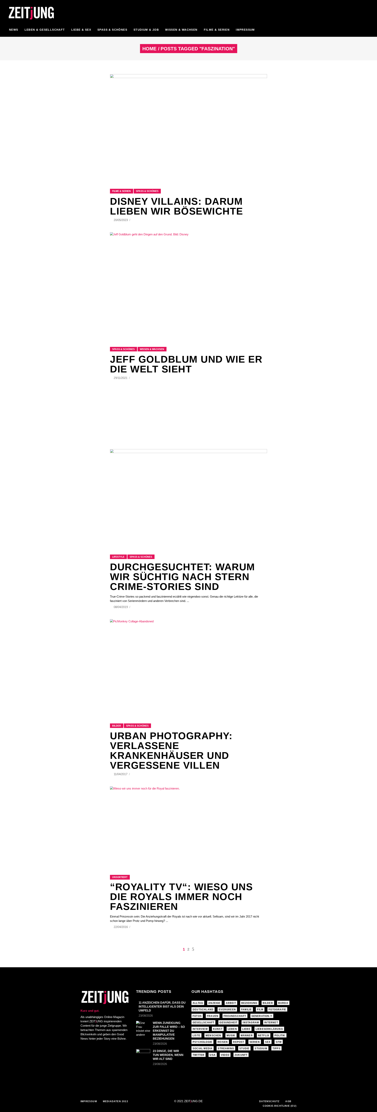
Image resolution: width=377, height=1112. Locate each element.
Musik (231, 1035)
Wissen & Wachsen (152, 349)
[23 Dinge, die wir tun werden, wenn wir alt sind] (143, 1053)
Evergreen (227, 1009)
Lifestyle (118, 557)
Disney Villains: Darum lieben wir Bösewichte (176, 206)
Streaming (226, 1048)
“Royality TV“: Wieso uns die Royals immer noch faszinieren (181, 896)
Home (149, 49)
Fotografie (277, 1009)
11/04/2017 (121, 774)
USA (213, 1055)
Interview (200, 1029)
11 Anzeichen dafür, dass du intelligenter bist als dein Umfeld (162, 1006)
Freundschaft (235, 1016)
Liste (196, 1035)
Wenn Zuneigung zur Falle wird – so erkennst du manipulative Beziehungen (169, 1030)
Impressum (89, 1101)
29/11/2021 (121, 378)
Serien (255, 1042)
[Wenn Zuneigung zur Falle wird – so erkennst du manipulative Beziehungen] (143, 1029)
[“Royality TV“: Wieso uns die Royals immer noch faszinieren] (188, 825)
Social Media (202, 1048)
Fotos (197, 1016)
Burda (283, 1003)
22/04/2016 (121, 927)
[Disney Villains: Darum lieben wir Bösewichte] (188, 126)
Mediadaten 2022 (115, 1101)
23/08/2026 (146, 1015)
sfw (279, 1042)
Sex (268, 1042)
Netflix (263, 1035)
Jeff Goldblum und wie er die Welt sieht (186, 364)
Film (260, 1009)
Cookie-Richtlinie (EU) (279, 1106)
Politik (280, 1035)
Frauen (212, 1016)
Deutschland (203, 1009)
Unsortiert (119, 877)
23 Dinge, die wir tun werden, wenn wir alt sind (168, 1054)
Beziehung (249, 1003)
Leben (232, 1029)
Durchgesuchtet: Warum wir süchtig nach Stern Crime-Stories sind (182, 576)
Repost (238, 1042)
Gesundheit (228, 1022)
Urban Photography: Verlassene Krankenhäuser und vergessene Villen (171, 750)
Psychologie (202, 1042)
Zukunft (241, 1055)
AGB (288, 1101)
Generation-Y (262, 1016)
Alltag (198, 1003)
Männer (247, 1035)
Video (225, 1055)
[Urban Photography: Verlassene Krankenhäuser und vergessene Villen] (188, 666)
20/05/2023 (121, 220)
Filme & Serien (121, 191)
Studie (244, 1048)
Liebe (246, 1029)
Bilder (116, 725)
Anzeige (214, 1003)
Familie (246, 1009)
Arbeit (231, 1003)
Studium (261, 1048)
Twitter (198, 1055)
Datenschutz (269, 1101)
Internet (271, 1022)
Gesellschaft (203, 1022)
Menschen (213, 1035)
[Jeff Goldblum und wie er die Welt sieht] (188, 284)
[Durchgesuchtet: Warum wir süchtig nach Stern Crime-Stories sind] (188, 497)
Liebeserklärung (269, 1029)
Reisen (223, 1042)
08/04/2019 (121, 607)
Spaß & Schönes (147, 191)
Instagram (251, 1022)
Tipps (276, 1048)
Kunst (217, 1029)
